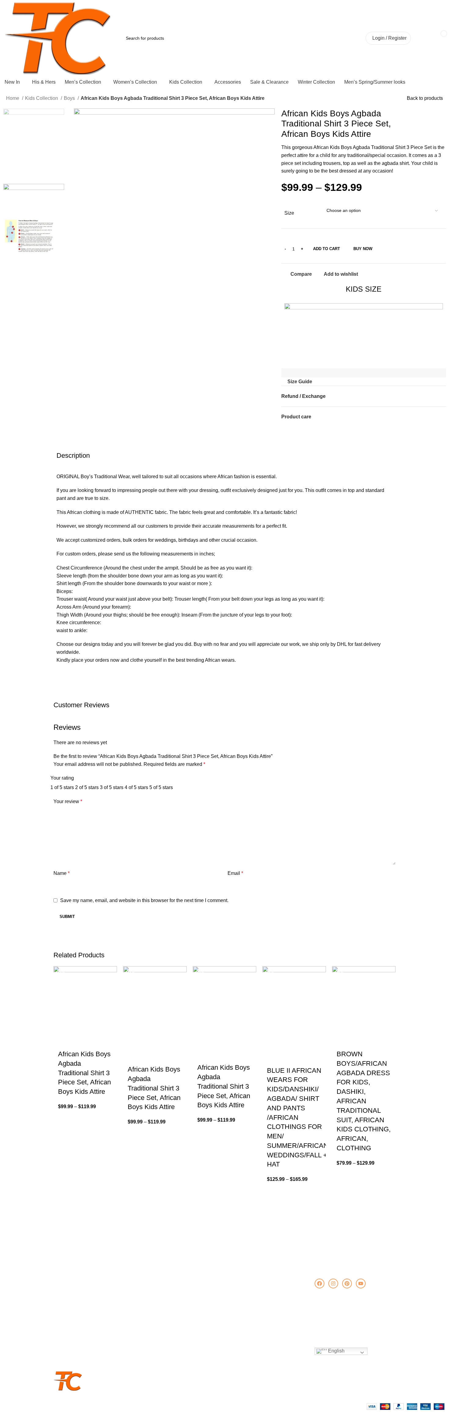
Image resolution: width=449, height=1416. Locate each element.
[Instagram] (333, 1283)
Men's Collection (157, 1283)
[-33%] (85, 997)
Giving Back (68, 1304)
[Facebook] (319, 1283)
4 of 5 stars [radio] (136, 787)
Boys (70, 98)
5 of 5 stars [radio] (161, 787)
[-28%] (294, 1005)
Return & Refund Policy (79, 1325)
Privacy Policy (70, 1346)
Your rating (62, 778)
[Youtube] (361, 1283)
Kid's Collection (156, 1304)
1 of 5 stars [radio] (62, 787)
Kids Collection (42, 98)
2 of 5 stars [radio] (87, 787)
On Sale (149, 1314)
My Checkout (239, 1314)
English (336, 1350)
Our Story (66, 1283)
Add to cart (326, 248)
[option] (33, 146)
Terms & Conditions (75, 1336)
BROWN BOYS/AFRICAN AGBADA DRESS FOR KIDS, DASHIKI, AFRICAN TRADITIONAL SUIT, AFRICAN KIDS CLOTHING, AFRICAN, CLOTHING (364, 1101)
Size (289, 213)
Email (235, 873)
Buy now (362, 248)
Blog (145, 1325)
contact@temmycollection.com (358, 1317)
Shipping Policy (71, 1314)
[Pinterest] (347, 1283)
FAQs (62, 1356)
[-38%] (364, 997)
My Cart (234, 1294)
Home (13, 98)
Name (61, 873)
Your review (67, 801)
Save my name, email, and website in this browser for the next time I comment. (144, 900)
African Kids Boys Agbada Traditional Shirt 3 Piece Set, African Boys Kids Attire (84, 1072)
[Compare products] (334, 38)
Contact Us (67, 1294)
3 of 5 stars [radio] (111, 787)
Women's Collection (160, 1294)
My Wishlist (237, 1304)
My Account (238, 1283)
